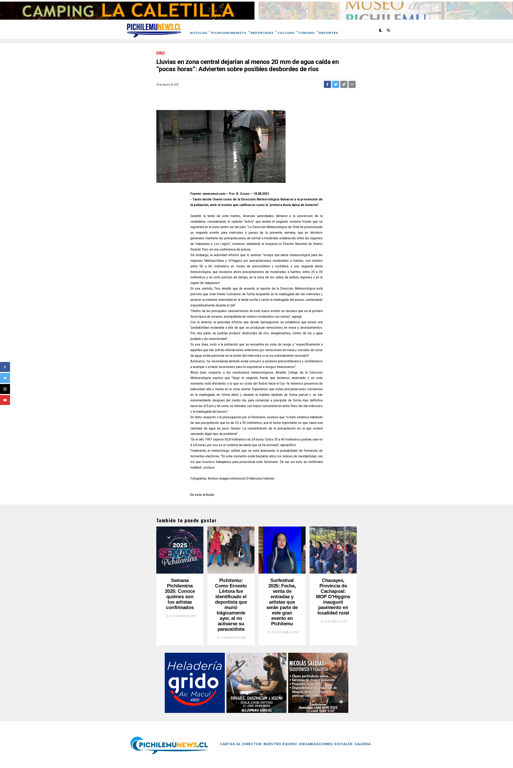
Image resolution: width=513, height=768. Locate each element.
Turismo (306, 33)
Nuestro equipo (280, 744)
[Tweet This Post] (335, 84)
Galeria (363, 744)
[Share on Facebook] (327, 84)
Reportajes (262, 33)
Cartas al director (241, 744)
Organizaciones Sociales (326, 744)
